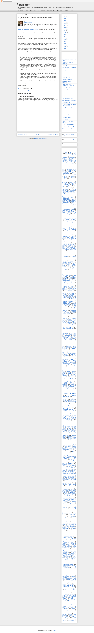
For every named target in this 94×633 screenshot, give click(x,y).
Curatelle (75, 266)
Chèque (73, 205)
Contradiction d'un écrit (71, 246)
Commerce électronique (66, 227)
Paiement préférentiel (71, 478)
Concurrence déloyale (67, 232)
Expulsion (66, 356)
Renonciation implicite (67, 555)
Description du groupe (68, 286)
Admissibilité (69, 170)
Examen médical (68, 346)
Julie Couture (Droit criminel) (68, 98)
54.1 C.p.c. (73, 152)
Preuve (64, 507)
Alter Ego (71, 171)
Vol (62, 621)
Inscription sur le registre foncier (70, 401)
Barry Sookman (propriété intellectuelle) (67, 63)
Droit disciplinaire (71, 323)
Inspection (73, 403)
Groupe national (65, 377)
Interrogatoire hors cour (68, 412)
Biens (63, 192)
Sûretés (64, 598)
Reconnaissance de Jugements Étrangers (69, 536)
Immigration (64, 385)
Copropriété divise (67, 264)
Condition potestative (66, 234)
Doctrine (73, 296)
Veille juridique (41, 10)
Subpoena (74, 595)
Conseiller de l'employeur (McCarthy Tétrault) (67, 77)
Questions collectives (71, 530)
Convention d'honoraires (66, 263)
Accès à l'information (67, 158)
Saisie (72, 580)
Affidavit (74, 170)
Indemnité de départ (67, 389)
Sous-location (65, 594)
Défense (34, 90)
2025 (65, 18)
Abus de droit (68, 153)
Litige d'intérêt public (73, 439)
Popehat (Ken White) (66, 117)
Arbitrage (64, 178)
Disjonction (64, 295)
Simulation (67, 589)
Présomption (71, 502)
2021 (65, 25)
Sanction (69, 583)
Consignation (64, 245)
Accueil (37, 134)
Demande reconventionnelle (69, 280)
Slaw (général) (65, 119)
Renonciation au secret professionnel (69, 554)
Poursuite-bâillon (73, 492)
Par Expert (59, 10)
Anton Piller (74, 174)
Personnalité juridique (70, 485)
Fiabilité (65, 364)
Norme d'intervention (66, 457)
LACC (73, 427)
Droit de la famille (73, 318)
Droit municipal (71, 329)
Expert (66, 354)
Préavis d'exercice (65, 497)
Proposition (74, 519)
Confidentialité (65, 236)
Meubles (71, 449)
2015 (65, 39)
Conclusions (72, 231)
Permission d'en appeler (69, 484)
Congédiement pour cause (68, 240)
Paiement (63, 478)
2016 (65, 38)
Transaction (65, 608)
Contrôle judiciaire (71, 260)
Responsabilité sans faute (69, 575)
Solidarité (74, 592)
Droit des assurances (66, 322)
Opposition (69, 470)
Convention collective (67, 261)
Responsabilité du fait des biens (71, 569)
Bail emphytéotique (71, 190)
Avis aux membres (73, 186)
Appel (65, 176)
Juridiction (74, 426)
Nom (66, 456)
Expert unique (73, 354)
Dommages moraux (67, 302)
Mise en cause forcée (70, 450)
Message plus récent (22, 134)
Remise (72, 552)
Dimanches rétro (51, 10)
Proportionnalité (65, 519)
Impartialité (71, 386)
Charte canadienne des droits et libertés (69, 202)
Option (73, 470)
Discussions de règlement (68, 294)
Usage (74, 610)
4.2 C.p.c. (72, 151)
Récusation (64, 543)
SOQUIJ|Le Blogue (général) (68, 124)
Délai (71, 274)
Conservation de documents (68, 244)
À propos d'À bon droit (30, 10)
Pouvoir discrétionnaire (68, 495)
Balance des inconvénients (68, 191)
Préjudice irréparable (69, 499)
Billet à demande (73, 192)
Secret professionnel (67, 585)
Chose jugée (65, 206)
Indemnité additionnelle (69, 388)
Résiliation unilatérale (71, 562)
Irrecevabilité (68, 419)
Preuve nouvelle (73, 508)
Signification (73, 588)
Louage (63, 445)
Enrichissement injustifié (67, 338)
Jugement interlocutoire (67, 425)
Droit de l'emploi (66, 313)
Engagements (67, 335)
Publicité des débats (65, 526)
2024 (65, 20)
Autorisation (65, 184)
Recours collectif (67, 537)
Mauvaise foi (71, 448)
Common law (71, 228)
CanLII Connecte (65, 70)
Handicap (72, 377)
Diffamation (69, 290)
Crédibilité (64, 266)
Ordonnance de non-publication (68, 472)
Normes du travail (73, 458)
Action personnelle (70, 168)
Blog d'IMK (64, 65)
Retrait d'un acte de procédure (67, 578)
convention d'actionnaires (67, 262)
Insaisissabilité (73, 399)
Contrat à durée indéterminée (68, 247)
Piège (74, 489)
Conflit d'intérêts (70, 237)
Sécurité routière (65, 586)
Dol (75, 297)
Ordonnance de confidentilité (68, 471)
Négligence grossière (66, 455)
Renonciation (65, 553)
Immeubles (72, 384)
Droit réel (68, 332)
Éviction (63, 346)
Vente (70, 614)
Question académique (66, 529)
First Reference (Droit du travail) (69, 94)
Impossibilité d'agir (66, 387)
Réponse (67, 557)
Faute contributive (72, 362)
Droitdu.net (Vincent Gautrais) (68, 89)
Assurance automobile (67, 181)
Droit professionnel (72, 330)
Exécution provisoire (72, 353)
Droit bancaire (65, 307)
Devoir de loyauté (72, 289)
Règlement (73, 548)
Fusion (73, 371)
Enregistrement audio (71, 336)
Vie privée (64, 620)
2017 (65, 36)
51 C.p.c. (23, 90)
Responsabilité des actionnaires (68, 565)
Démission (64, 283)
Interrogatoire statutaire (66, 415)
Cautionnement (65, 198)
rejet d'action (66, 550)
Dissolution (64, 296)
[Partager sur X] (26, 88)
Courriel (73, 264)
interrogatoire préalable (68, 414)
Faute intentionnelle (66, 363)
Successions (70, 597)
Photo (71, 489)
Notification (66, 459)
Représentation (73, 557)
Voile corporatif (71, 620)
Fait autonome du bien (71, 358)
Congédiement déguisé (69, 239)
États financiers (71, 345)
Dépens (64, 285)
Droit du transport (66, 324)
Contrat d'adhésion (72, 248)
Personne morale (66, 486)
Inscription (64, 400)
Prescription (65, 501)
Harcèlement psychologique (68, 378)
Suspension (64, 599)
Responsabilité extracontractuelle (68, 571)
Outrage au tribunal (72, 476)
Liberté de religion (69, 436)
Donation (74, 303)
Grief (68, 376)
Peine (74, 482)
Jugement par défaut (66, 426)
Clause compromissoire (68, 209)
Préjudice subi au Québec (68, 500)
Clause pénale (65, 224)
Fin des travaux (70, 365)
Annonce (74, 173)
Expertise (66, 355)
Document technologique (67, 297)
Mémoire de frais (65, 449)
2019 (65, 29)
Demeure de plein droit (69, 282)
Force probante (71, 366)
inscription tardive (69, 402)
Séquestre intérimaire (65, 587)
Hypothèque (69, 381)
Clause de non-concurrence (69, 218)
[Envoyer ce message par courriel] (23, 88)
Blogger (54, 630)
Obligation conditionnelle (67, 464)
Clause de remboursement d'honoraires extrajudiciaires (69, 222)
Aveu (73, 184)
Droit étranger (70, 326)
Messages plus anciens (53, 134)
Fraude (68, 371)
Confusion (64, 238)
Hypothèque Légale (67, 382)
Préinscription (65, 498)
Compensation (70, 230)
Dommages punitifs (66, 303)
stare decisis (72, 594)
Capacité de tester (71, 196)
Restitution (73, 576)
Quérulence (73, 528)
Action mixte (70, 167)
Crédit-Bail (70, 266)
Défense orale (68, 273)
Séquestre (73, 586)
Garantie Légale (71, 373)
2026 (65, 16)
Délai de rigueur (73, 277)
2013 (65, 43)
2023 (65, 22)
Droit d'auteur (73, 311)
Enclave (75, 334)
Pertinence (70, 488)
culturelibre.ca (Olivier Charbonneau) (66, 82)
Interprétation (65, 408)
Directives (64, 293)
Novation (71, 459)
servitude (73, 587)
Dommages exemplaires (67, 301)
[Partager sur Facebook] (27, 88)
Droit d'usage (73, 312)
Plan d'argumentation (71, 491)
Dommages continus (70, 300)
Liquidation (66, 439)
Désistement (64, 287)
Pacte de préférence (69, 477)
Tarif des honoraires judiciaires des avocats (69, 601)
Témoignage (71, 604)
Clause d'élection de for (68, 210)
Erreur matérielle (68, 344)
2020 (65, 27)
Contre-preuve (64, 260)
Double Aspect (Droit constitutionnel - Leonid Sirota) (68, 85)
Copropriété (74, 263)
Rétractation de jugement (68, 577)
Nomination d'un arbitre (71, 456)
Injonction (73, 393)
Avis (68, 186)
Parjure (67, 480)
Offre (66, 469)
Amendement (65, 173)
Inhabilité (66, 393)
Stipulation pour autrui (66, 595)
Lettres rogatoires (65, 431)
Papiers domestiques (65, 479)
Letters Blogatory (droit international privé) (67, 111)
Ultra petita (73, 609)
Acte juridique (71, 160)
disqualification (71, 295)
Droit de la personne (67, 319)
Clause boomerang (71, 208)
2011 (65, 46)
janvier (65, 32)
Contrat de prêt (72, 252)
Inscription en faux (72, 400)
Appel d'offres (65, 177)
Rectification (72, 541)
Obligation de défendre (66, 465)
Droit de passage (69, 320)
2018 (65, 34)
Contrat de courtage (72, 250)
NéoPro (66, 10)
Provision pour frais (72, 524)
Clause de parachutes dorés (70, 220)
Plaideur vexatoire (65, 490)
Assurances (64, 182)
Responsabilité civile (67, 564)
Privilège (70, 512)
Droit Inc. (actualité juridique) (68, 87)
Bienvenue (20, 10)
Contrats (65, 256)
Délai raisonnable (68, 278)
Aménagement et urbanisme (68, 172)
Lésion (70, 428)
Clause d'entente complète (68, 211)
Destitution (70, 287)
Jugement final (69, 424)
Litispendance (69, 440)
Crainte (63, 265)
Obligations (73, 467)
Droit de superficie (71, 321)
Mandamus (69, 445)
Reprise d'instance (67, 558)
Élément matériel (69, 334)
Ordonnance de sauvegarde (69, 473)
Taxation (64, 604)
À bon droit (23, 4)
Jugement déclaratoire (71, 422)
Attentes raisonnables (73, 182)
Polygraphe (64, 492)
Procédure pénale (72, 516)
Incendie (74, 387)
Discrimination (71, 293)
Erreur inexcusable (72, 343)
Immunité (69, 385)
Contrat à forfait (64, 248)
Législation (64, 428)
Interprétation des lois (67, 409)
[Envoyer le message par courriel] (31, 88)
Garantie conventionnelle (66, 372)
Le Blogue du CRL (66, 102)
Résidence (74, 558)
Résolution (69, 563)
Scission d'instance (70, 584)
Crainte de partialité (71, 265)
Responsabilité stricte (65, 576)
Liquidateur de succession (71, 438)
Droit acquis (67, 305)
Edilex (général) (65, 91)
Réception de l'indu (65, 535)
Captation (64, 197)
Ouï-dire (64, 476)
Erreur (71, 341)
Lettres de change (71, 430)
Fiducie (69, 364)
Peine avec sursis (66, 483)
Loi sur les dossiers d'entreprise (69, 444)
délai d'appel (68, 275)
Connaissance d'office (66, 242)
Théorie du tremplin (71, 607)
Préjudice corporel (72, 498)
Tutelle (68, 609)
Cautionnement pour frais (68, 199)
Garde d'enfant (65, 374)
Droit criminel (73, 310)
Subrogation (66, 596)
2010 (65, 48)
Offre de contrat (72, 469)
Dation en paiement (67, 267)
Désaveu (72, 285)
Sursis (72, 598)
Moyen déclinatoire (67, 453)
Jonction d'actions (66, 420)
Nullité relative (72, 462)
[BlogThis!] (25, 88)
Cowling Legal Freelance (67, 79)
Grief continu (73, 376)
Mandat (74, 445)
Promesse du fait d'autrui (71, 518)
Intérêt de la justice (66, 405)
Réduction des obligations (71, 544)
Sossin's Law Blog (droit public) (68, 126)
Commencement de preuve (68, 226)
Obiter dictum (64, 463)
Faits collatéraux (65, 359)
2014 (65, 41)
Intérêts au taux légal (68, 407)
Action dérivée (72, 163)
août (65, 30)
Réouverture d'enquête (66, 556)
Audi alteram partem (69, 183)
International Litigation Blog (67, 96)
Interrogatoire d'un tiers (68, 410)
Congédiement (72, 238)
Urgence (68, 610)
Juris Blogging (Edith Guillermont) (69, 100)
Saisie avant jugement (66, 581)
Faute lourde (74, 363)
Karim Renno (28, 21)
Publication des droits (69, 525)
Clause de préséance (66, 221)
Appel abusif (73, 176)
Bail (71, 188)
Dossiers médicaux (67, 304)
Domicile (66, 298)
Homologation (65, 379)
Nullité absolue (65, 462)
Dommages (73, 298)
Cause (72, 197)
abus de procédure (28, 90)
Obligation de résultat (71, 466)
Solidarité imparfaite (69, 593)
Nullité (72, 461)
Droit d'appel (67, 311)
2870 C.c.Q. (65, 151)
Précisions (73, 497)
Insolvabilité (65, 403)
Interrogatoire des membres (68, 411)
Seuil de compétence (66, 588)
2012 (65, 45)
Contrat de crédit (67, 251)
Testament (64, 605)
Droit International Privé (68, 328)
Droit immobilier (69, 327)
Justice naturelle (67, 427)
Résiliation (67, 559)
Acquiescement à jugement (67, 159)
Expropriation (74, 355)
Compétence (65, 231)
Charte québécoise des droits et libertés (69, 204)
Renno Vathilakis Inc (28, 22)
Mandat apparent (68, 446)
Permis (73, 483)
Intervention (64, 417)
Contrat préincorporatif (67, 255)
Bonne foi (66, 193)
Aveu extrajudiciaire (66, 185)
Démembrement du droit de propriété (69, 281)
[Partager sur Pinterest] (28, 88)
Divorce (69, 296)
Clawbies (72, 10)
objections (70, 463)
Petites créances (65, 489)
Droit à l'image (74, 304)
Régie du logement (66, 545)
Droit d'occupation (67, 312)
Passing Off (69, 482)
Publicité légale (72, 526)
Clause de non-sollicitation (70, 219)
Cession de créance (66, 200)
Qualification (64, 527)
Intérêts (72, 406)
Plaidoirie (70, 490)
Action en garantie (66, 164)
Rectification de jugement (68, 542)
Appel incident (72, 177)
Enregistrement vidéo (67, 337)
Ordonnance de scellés (70, 475)
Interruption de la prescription (69, 416)
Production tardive (66, 517)
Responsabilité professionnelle (69, 574)
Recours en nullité (65, 538)
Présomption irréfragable (67, 503)
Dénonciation (71, 283)
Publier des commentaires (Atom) (40, 138)
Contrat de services (69, 253)
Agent (66, 171)
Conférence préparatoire (71, 235)
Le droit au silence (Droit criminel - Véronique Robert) (69, 105)
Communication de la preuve (69, 229)
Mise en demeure (66, 451)
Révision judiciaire (71, 579)
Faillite (64, 358)
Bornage (73, 193)
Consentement (72, 243)
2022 (65, 23)
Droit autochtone (72, 306)
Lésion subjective (70, 429)
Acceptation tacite (72, 157)
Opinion (63, 470)
